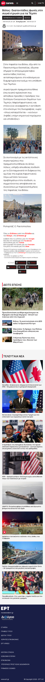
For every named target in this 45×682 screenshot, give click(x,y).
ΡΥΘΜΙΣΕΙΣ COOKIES (8, 668)
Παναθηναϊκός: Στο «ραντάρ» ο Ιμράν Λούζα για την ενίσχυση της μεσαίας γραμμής (22, 597)
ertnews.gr (22, 253)
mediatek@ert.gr (7, 613)
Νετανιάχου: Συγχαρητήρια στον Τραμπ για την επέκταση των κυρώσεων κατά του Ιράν (20, 416)
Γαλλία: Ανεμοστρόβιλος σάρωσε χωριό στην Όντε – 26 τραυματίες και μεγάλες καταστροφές (22, 567)
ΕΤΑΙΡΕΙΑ (4, 627)
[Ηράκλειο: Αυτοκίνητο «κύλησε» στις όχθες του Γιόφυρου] (22, 523)
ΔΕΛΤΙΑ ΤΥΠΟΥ (6, 635)
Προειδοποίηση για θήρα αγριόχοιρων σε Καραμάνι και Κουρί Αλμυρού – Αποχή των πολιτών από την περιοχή (20, 314)
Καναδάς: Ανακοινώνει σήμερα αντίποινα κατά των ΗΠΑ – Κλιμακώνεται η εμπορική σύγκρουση (22, 386)
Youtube (31, 244)
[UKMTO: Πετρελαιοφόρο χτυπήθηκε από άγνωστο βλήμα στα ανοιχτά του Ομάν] (22, 493)
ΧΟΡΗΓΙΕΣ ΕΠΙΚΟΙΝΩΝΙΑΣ (10, 639)
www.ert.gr (5, 679)
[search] (32, 3)
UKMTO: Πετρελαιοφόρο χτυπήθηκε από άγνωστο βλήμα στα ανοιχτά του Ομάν (21, 507)
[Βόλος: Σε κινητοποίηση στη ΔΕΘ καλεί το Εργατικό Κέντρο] (7, 323)
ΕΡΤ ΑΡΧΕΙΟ (5, 643)
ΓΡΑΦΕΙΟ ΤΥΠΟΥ (6, 631)
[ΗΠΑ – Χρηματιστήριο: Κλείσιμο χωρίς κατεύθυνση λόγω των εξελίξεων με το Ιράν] (22, 463)
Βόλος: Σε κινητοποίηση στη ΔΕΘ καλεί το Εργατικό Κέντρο (27, 322)
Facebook (28, 241)
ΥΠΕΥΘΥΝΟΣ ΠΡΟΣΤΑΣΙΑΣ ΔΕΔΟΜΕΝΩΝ (15, 664)
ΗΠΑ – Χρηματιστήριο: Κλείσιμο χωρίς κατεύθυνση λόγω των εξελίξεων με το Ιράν (22, 478)
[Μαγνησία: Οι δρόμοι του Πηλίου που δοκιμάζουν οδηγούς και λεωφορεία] (7, 330)
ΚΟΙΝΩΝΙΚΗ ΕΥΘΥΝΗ (8, 656)
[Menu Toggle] (17, 3)
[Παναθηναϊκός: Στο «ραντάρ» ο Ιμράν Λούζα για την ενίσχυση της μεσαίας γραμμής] (22, 582)
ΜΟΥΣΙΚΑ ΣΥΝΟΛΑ (7, 652)
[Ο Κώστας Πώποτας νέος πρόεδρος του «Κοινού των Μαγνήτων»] (7, 339)
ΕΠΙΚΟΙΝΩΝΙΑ (5, 660)
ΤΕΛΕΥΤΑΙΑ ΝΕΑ (13, 356)
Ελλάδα (28, 233)
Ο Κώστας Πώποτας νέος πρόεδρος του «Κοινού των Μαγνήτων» (25, 340)
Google (31, 239)
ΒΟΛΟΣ (27, 18)
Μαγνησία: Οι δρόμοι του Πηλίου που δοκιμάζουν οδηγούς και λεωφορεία (27, 331)
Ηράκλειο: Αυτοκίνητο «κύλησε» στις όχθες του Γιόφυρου (21, 537)
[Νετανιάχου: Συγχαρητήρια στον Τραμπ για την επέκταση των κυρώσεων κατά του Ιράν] (22, 401)
